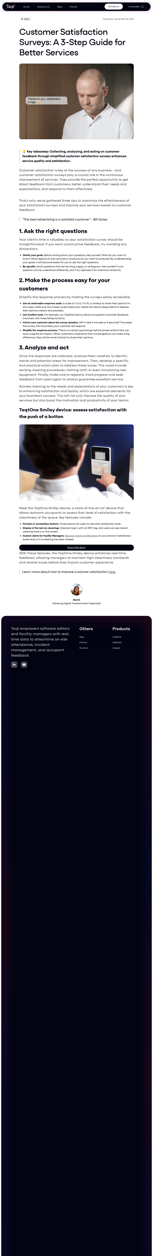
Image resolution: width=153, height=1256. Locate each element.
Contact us (113, 6)
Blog (60, 6)
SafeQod (117, 642)
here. (112, 572)
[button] (43, 7)
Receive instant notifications (81, 535)
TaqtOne (117, 636)
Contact (83, 647)
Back (25, 18)
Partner (73, 6)
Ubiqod (116, 647)
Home (26, 6)
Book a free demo (76, 547)
